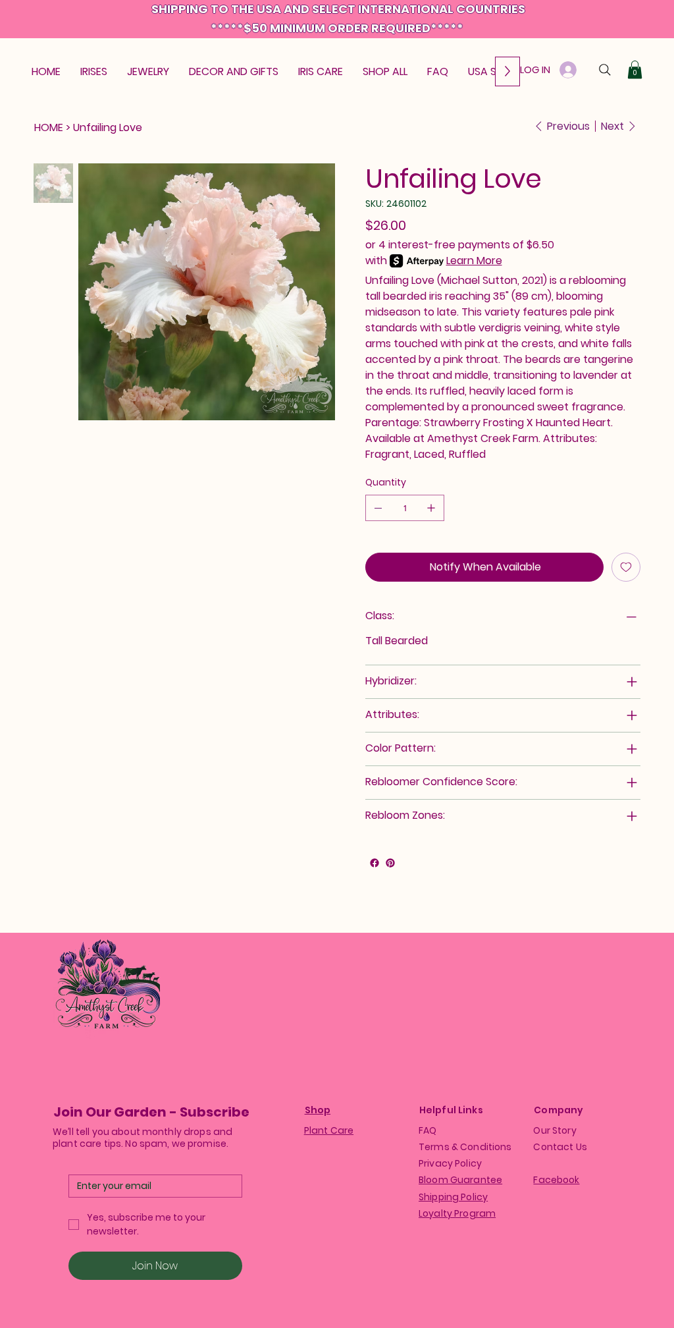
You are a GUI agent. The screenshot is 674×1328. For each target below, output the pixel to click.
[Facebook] (374, 863)
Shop (318, 1110)
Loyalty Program (457, 1213)
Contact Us (559, 1146)
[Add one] (431, 508)
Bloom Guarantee (460, 1179)
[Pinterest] (390, 863)
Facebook (556, 1179)
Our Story (554, 1130)
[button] (634, 69)
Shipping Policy (453, 1197)
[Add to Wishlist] (625, 567)
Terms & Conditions (465, 1146)
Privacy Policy (450, 1163)
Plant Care (328, 1130)
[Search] (605, 70)
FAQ (427, 1130)
